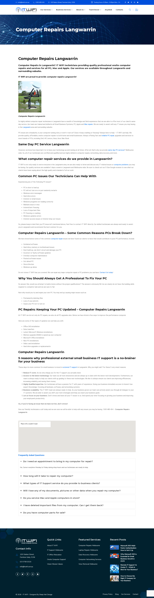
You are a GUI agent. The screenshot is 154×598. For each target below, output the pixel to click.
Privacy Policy (108, 594)
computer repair (57, 239)
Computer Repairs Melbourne (89, 545)
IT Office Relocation (54, 555)
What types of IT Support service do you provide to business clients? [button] (61, 483)
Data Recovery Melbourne (88, 555)
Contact (135, 594)
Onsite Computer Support (56, 559)
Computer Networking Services (90, 559)
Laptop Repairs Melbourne (88, 550)
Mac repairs (88, 124)
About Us (79, 10)
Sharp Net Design (45, 594)
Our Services (45, 10)
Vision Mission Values (55, 564)
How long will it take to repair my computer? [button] (48, 476)
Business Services (63, 10)
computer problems (121, 165)
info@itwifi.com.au (23, 2)
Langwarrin (27, 127)
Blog (117, 594)
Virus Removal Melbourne (88, 564)
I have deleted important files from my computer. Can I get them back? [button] (63, 505)
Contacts (119, 10)
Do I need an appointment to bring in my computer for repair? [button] (58, 461)
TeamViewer (94, 10)
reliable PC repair (108, 136)
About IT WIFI (52, 545)
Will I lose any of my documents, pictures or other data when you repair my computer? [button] (72, 490)
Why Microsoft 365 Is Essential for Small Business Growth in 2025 (128, 557)
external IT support (70, 367)
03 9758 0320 (25, 562)
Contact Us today (106, 272)
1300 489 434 (39, 2)
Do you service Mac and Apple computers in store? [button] (51, 498)
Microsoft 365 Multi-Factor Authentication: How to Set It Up (128, 548)
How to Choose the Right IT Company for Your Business (128, 578)
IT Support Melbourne (55, 550)
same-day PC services (116, 150)
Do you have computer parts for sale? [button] (44, 512)
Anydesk (108, 10)
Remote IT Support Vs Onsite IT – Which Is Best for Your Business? (129, 567)
